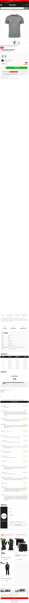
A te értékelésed (2, 390)
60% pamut (13, 345)
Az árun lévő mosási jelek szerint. (12, 348)
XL (9, 342)
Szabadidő (11, 340)
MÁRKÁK (7, 10)
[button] (27, 593)
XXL (10, 342)
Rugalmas (22, 347)
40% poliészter (10, 345)
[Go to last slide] (1, 42)
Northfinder (9, 335)
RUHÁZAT (17, 78)
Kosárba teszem (17, 67)
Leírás (3, 315)
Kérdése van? (24, 315)
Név (0, 396)
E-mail (16, 396)
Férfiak (9, 337)
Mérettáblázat (9, 315)
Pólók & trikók (14, 78)
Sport (8, 340)
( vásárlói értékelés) (8, 51)
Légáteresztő (19, 347)
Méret (2, 58)
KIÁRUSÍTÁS (12, 78)
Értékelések (17, 315)
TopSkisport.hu (2, 10)
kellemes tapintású (14, 347)
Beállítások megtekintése (14, 600)
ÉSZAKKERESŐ (10, 10)
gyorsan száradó (10, 347)
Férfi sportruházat (9, 78)
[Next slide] (28, 42)
